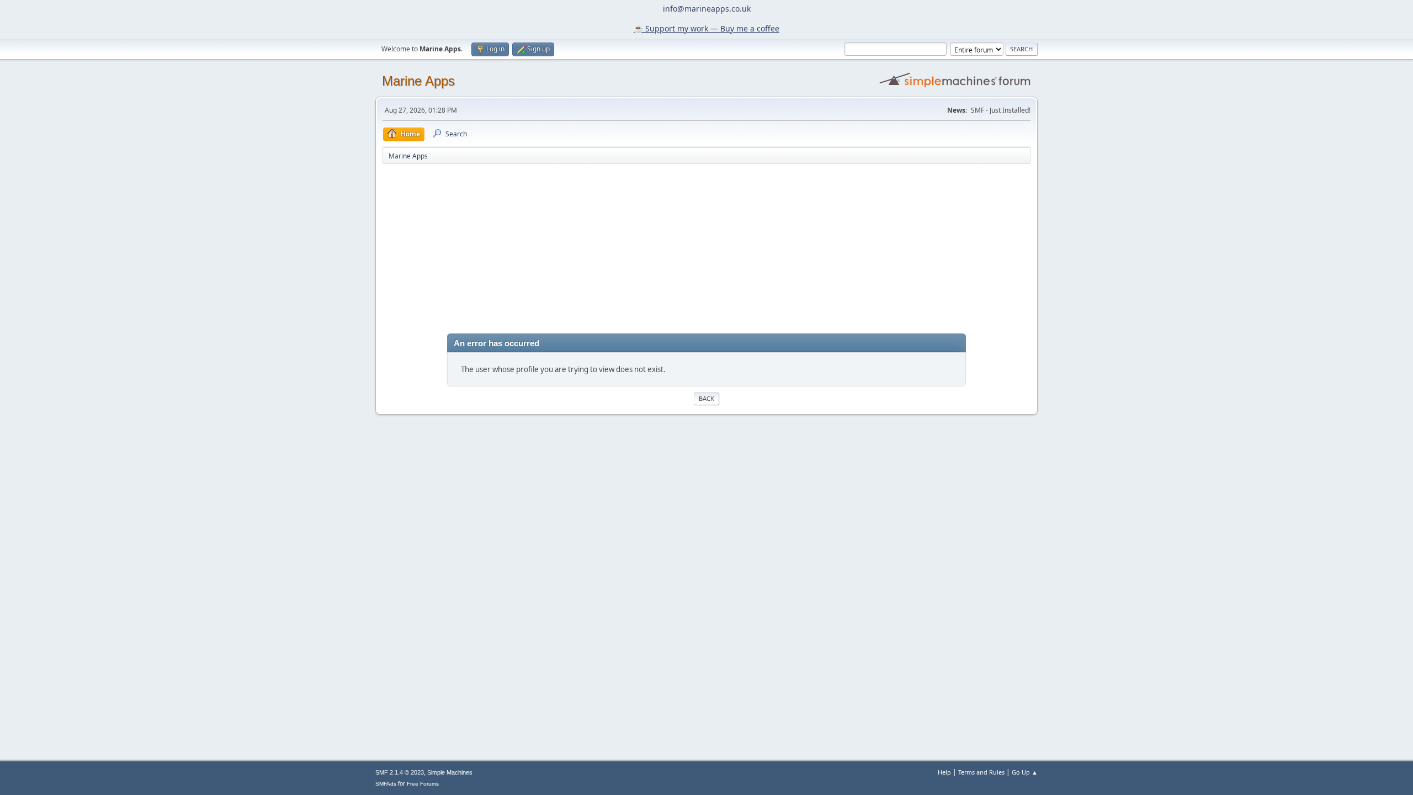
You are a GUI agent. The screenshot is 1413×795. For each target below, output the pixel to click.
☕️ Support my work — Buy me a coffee (706, 28)
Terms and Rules (981, 772)
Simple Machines (449, 772)
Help (944, 772)
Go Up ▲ (1025, 772)
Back (706, 398)
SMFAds (385, 784)
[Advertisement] (706, 248)
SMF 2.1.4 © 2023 (399, 772)
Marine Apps (418, 80)
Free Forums (423, 784)
